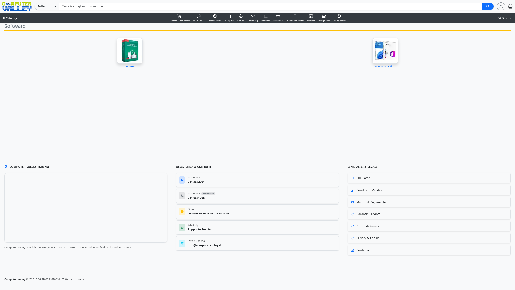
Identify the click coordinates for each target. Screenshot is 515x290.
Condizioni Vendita (369, 190)
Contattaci (363, 250)
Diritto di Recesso (368, 226)
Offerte (506, 18)
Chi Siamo (363, 178)
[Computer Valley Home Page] (17, 6)
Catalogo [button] (11, 18)
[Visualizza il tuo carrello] (510, 6)
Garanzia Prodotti (368, 214)
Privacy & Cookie (367, 238)
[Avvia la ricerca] (488, 6)
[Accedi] (501, 6)
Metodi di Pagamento (371, 202)
